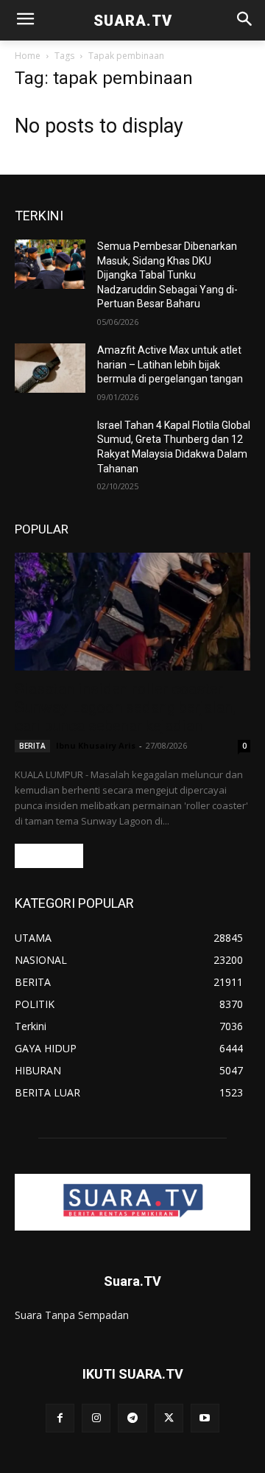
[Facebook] (60, 1418)
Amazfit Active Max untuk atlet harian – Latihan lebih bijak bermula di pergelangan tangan (170, 364)
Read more (49, 855)
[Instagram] (96, 1418)
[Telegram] (132, 1418)
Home (27, 55)
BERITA (32, 746)
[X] (169, 1418)
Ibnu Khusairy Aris (95, 745)
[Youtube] (205, 1418)
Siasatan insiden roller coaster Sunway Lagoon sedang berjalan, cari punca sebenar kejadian (125, 707)
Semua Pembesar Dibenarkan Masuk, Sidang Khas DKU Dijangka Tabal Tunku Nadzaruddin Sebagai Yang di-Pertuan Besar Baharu (167, 274)
